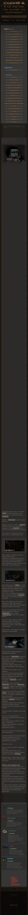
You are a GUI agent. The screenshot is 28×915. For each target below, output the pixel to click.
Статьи (5, 9)
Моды (9, 6)
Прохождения (14, 9)
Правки (15, 6)
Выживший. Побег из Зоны (14, 100)
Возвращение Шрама (14, 49)
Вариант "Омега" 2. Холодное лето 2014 (14, 60)
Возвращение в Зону (14, 113)
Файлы (21, 6)
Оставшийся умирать (14, 79)
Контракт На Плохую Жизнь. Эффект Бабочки (14, 103)
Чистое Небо (9, 67)
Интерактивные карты (14, 12)
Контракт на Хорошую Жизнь (14, 87)
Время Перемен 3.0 (14, 70)
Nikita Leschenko (11, 818)
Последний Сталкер (14, 55)
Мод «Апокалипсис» (14, 62)
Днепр (11, 846)
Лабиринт (14, 116)
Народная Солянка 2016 (14, 44)
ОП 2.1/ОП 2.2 (14, 31)
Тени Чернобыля (10, 29)
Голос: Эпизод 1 (14, 57)
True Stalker (14, 121)
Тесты (23, 9)
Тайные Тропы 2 (14, 39)
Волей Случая (14, 95)
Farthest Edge (14, 111)
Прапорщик (10, 858)
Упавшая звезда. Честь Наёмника (14, 52)
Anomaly (14, 106)
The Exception (14, 119)
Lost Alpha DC (14, 36)
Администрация (14, 905)
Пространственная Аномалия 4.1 (14, 98)
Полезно (11, 808)
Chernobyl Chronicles (14, 90)
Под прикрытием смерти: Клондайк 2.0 (14, 85)
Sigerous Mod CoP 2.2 (14, 92)
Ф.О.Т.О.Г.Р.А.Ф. (14, 41)
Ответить (21, 806)
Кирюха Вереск (12, 830)
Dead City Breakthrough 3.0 (14, 108)
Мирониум (9, 805)
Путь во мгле (14, 82)
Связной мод (14, 77)
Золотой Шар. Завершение (14, 47)
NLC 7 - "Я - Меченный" (14, 34)
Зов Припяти (9, 75)
